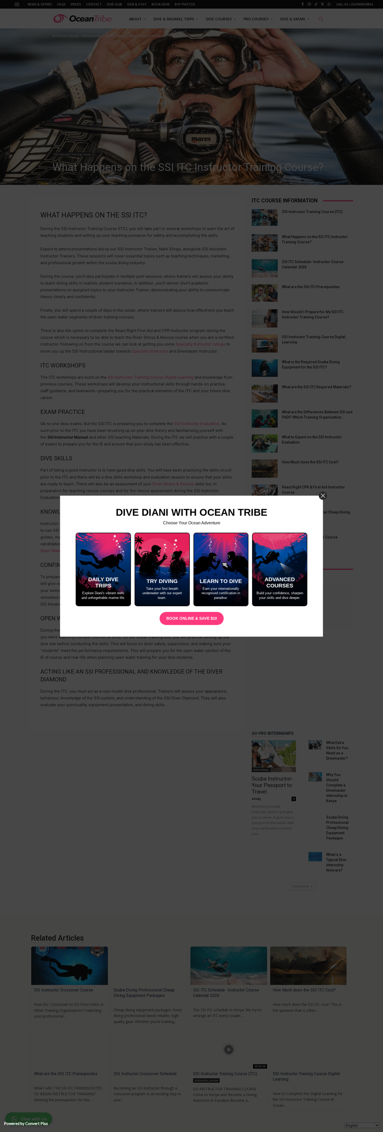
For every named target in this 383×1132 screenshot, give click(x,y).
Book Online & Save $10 (191, 618)
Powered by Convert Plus (26, 1123)
